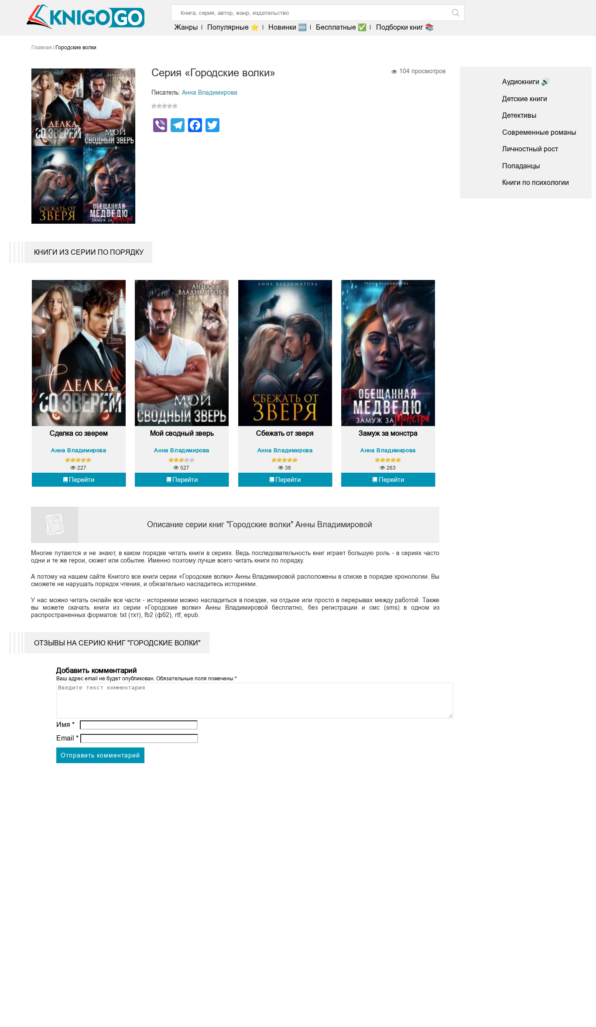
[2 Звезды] (159, 106)
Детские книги (524, 98)
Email (67, 738)
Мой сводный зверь (182, 433)
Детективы (519, 115)
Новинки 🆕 (287, 27)
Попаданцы (521, 166)
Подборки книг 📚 (404, 27)
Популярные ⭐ (233, 27)
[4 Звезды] (169, 106)
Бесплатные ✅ (341, 27)
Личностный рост (530, 149)
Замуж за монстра (388, 433)
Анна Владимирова (209, 92)
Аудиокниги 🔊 (526, 81)
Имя (65, 724)
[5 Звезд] (175, 106)
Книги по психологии (535, 182)
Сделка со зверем (79, 433)
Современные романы (539, 132)
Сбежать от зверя (285, 433)
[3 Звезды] (164, 106)
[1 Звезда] (154, 106)
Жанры (186, 27)
